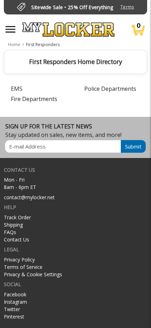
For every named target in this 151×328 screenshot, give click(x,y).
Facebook (15, 294)
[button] (10, 29)
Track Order (17, 217)
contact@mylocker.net (29, 197)
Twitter (12, 309)
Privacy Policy (19, 259)
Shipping (13, 224)
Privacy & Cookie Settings (33, 274)
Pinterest (14, 316)
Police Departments (110, 89)
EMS (16, 89)
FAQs (10, 232)
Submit (133, 146)
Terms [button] (127, 7)
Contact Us (16, 239)
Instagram (15, 301)
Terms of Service (23, 267)
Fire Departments (34, 99)
